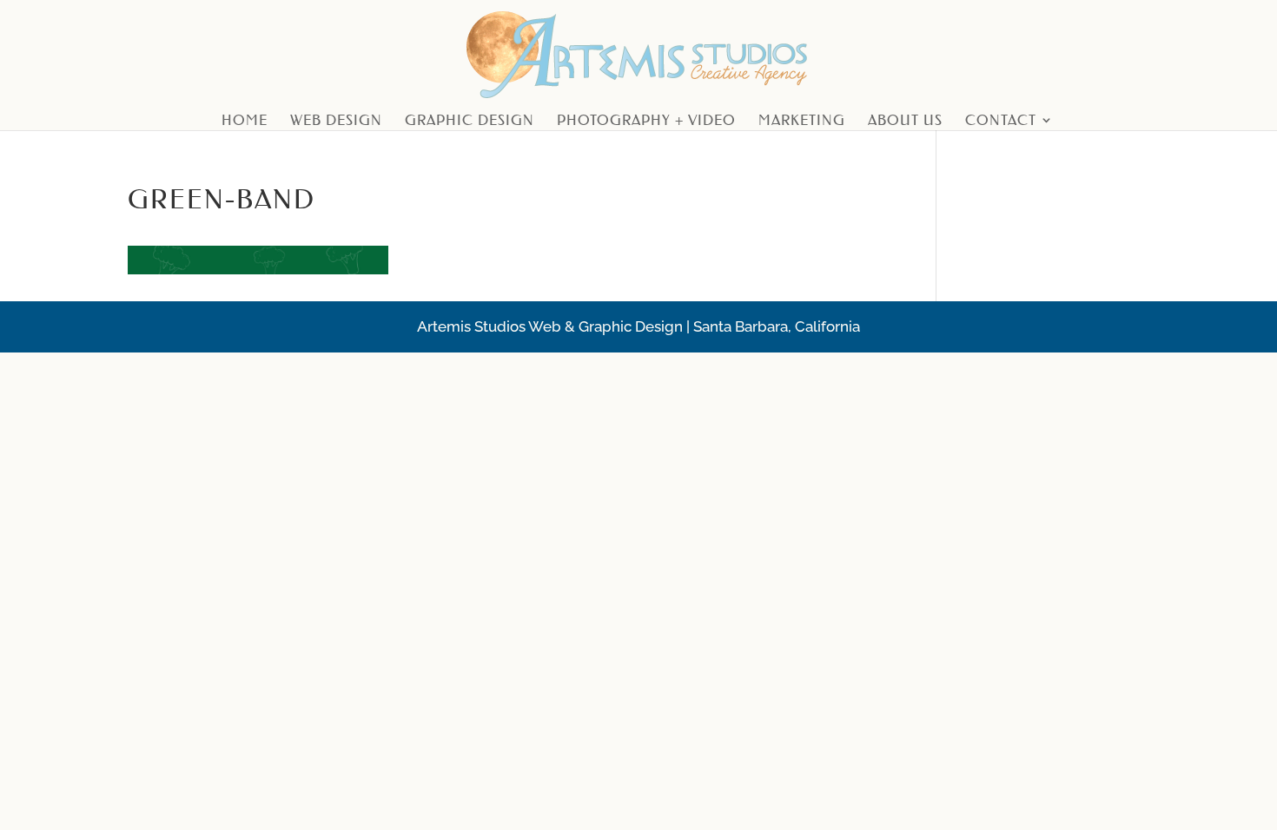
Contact (1000, 121)
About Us (905, 121)
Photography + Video (646, 121)
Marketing (801, 121)
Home (245, 121)
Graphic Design (469, 121)
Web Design (336, 121)
